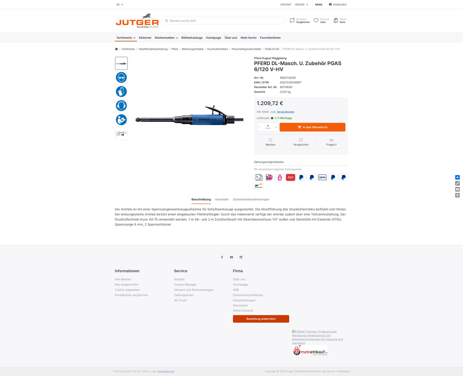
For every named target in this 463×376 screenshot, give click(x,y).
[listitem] (190, 115)
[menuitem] (126, 37)
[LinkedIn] (241, 257)
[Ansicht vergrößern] (190, 115)
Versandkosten (285, 111)
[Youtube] (231, 257)
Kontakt (286, 4)
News (318, 4)
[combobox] (120, 4)
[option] (121, 63)
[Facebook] (222, 257)
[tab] (201, 199)
